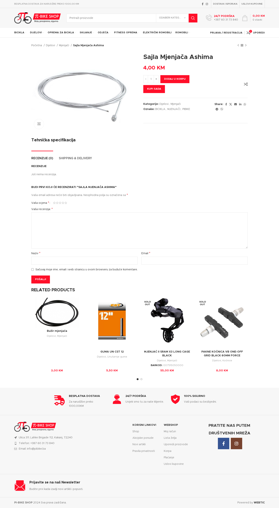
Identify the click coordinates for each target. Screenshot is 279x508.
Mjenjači (64, 45)
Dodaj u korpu (175, 79)
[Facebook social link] (203, 4)
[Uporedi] (246, 84)
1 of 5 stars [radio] (54, 202)
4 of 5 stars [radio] (62, 202)
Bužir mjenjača (57, 331)
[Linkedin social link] (240, 104)
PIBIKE (186, 109)
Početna (37, 45)
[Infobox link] (222, 18)
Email (145, 253)
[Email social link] (235, 104)
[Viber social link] (221, 109)
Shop (135, 431)
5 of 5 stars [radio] (65, 202)
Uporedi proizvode (176, 444)
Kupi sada (154, 89)
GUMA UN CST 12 (112, 351)
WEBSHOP (171, 425)
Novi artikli (139, 444)
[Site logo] (37, 18)
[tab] (42, 156)
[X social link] (230, 104)
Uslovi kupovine (174, 464)
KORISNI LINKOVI (144, 425)
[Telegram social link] (216, 109)
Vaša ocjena (40, 202)
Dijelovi (51, 45)
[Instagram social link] (207, 4)
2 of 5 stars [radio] (57, 202)
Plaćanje (169, 457)
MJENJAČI (173, 109)
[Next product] (246, 45)
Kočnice (227, 360)
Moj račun (170, 431)
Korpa (167, 451)
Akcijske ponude (143, 438)
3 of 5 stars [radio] (60, 202)
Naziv (35, 253)
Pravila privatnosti (143, 451)
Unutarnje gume (117, 356)
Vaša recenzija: (42, 209)
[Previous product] (238, 45)
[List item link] (71, 443)
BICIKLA (160, 109)
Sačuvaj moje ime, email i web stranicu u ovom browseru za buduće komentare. (86, 269)
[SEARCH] (193, 18)
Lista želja (170, 438)
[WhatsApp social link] (245, 104)
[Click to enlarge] (39, 124)
